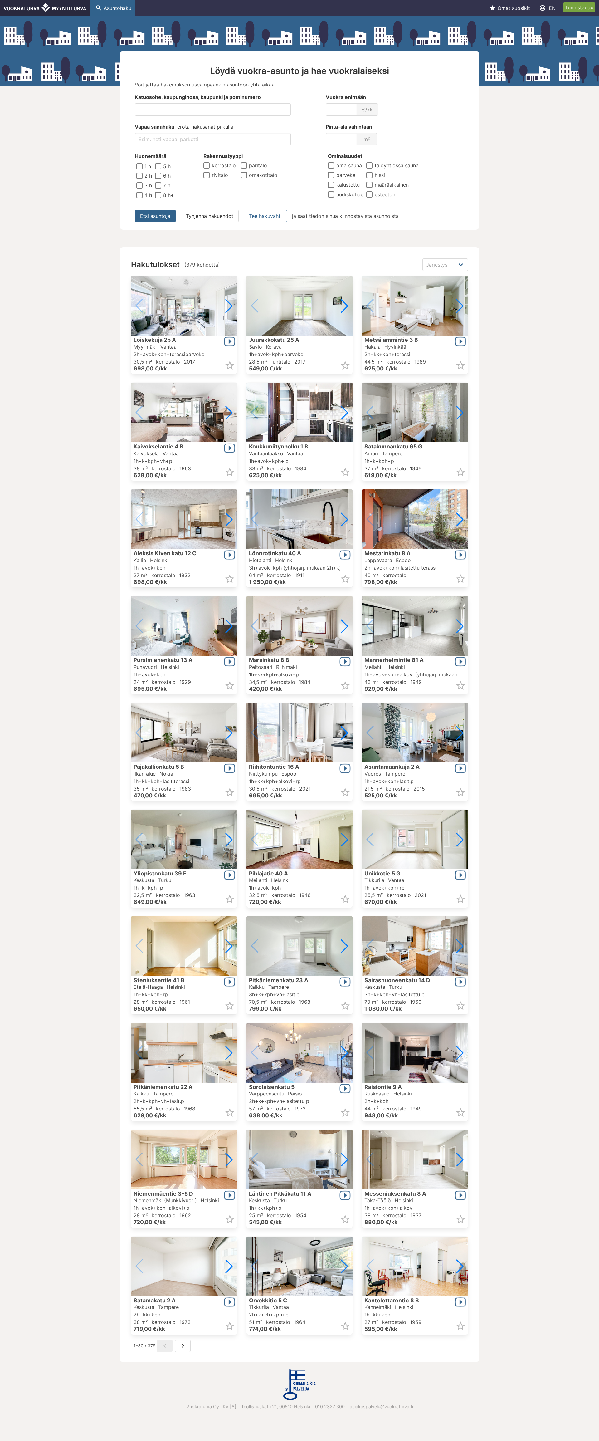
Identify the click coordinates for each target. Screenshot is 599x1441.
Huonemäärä (150, 156)
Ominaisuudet (345, 156)
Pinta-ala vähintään (349, 127)
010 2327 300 (330, 1406)
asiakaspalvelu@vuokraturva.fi (381, 1406)
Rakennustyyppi (223, 156)
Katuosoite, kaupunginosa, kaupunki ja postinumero (198, 97)
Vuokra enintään (346, 97)
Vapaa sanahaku (184, 127)
